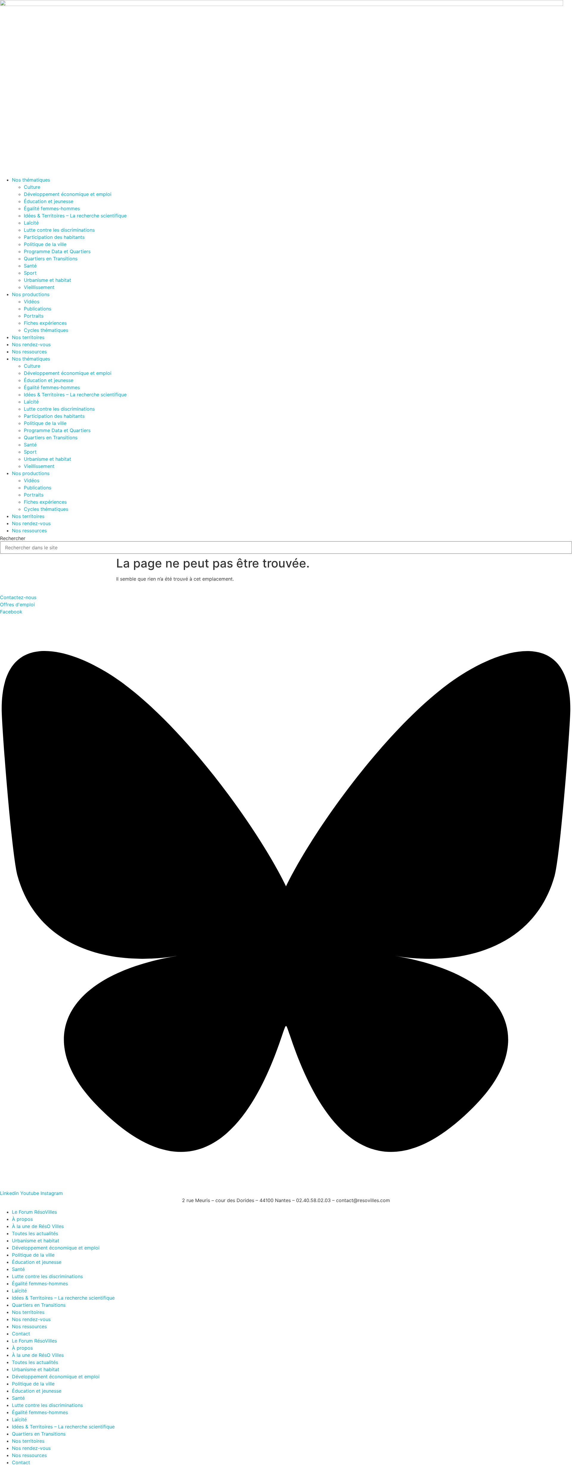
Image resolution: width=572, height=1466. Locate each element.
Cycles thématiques (46, 330)
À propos (22, 1219)
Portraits (33, 316)
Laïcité (31, 223)
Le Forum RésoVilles (34, 1212)
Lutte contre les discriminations (59, 230)
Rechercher (12, 538)
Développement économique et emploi (67, 194)
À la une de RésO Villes (38, 1226)
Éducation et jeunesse (48, 201)
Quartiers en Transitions (50, 259)
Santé (30, 266)
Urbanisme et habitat (47, 280)
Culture (32, 187)
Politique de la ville (45, 244)
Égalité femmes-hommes (52, 208)
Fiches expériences (45, 323)
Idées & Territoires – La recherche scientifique (75, 216)
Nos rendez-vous (31, 344)
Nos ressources (29, 352)
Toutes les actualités (35, 1233)
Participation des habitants (54, 237)
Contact (21, 1334)
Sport (30, 273)
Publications (37, 309)
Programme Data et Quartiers (57, 251)
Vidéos (31, 301)
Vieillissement (39, 287)
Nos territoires (28, 337)
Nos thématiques (31, 180)
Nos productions (30, 294)
